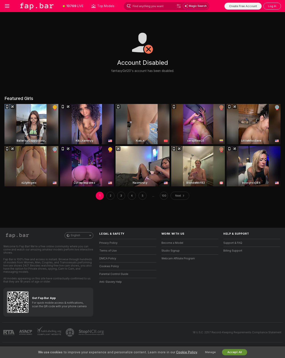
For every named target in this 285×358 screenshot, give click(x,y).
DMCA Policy (107, 258)
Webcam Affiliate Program (178, 258)
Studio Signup (170, 250)
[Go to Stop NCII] (92, 332)
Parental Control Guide (113, 274)
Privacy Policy (108, 242)
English (75, 235)
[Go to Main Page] (36, 6)
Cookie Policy (186, 352)
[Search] (179, 6)
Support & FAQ (232, 242)
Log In (272, 6)
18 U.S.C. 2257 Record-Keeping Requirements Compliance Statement (237, 332)
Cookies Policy (109, 266)
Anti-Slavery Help (110, 281)
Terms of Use (108, 250)
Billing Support (232, 250)
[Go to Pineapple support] (70, 332)
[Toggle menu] (7, 6)
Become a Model (172, 242)
